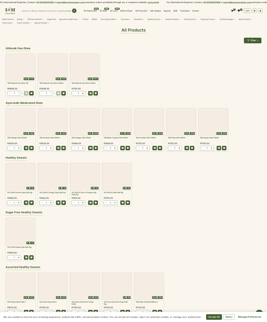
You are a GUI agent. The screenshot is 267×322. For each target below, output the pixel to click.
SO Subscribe (90, 11)
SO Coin (114, 11)
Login (247, 10)
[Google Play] (255, 10)
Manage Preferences (249, 316)
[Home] (10, 11)
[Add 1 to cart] (26, 93)
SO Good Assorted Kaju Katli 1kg (116, 303)
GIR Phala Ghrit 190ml (176, 138)
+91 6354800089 (45, 2)
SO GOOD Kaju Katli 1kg (113, 192)
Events (195, 11)
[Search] (74, 10)
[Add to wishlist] (31, 93)
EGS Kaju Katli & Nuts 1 (16, 302)
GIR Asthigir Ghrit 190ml (81, 138)
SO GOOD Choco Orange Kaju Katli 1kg (84, 193)
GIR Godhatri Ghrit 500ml (49, 138)
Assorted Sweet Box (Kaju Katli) (82, 303)
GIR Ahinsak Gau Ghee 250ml (83, 83)
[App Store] (260, 10)
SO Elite (103, 11)
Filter (254, 40)
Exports (167, 11)
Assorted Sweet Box (48, 302)
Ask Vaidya (155, 11)
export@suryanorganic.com (70, 2)
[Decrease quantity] (10, 93)
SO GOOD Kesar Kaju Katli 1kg (19, 192)
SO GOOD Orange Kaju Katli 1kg (52, 192)
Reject (228, 316)
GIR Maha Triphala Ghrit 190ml (116, 138)
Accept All (214, 316)
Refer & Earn (126, 11)
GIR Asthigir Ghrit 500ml (17, 138)
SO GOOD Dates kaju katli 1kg (19, 247)
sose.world (153, 2)
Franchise (185, 11)
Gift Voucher (141, 11)
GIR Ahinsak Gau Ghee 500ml (51, 83)
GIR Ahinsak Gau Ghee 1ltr (17, 83)
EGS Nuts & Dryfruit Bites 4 (147, 302)
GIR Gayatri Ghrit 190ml (209, 138)
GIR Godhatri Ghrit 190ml (146, 138)
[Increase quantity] (18, 93)
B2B (175, 11)
